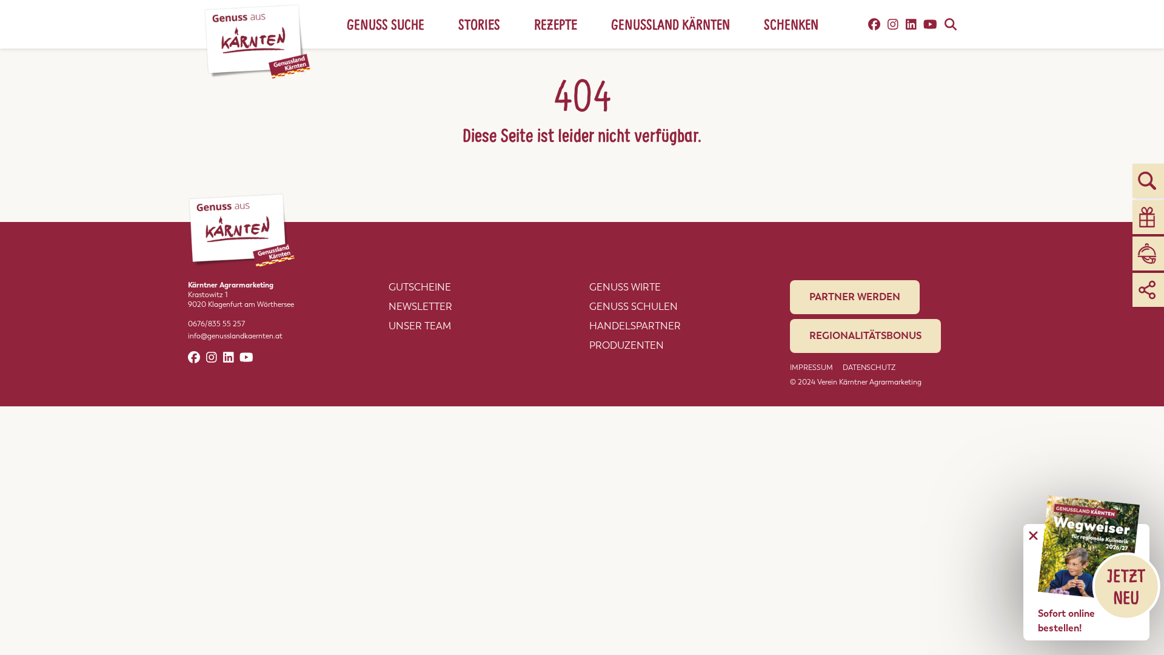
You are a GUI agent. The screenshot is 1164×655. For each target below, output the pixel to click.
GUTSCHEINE (420, 287)
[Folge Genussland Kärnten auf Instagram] (893, 24)
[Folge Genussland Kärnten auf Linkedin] (911, 24)
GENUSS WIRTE (625, 287)
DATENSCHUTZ (869, 367)
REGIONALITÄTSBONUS (865, 335)
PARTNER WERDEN (854, 297)
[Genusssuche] (951, 24)
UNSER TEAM (420, 326)
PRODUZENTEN (626, 345)
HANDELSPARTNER (635, 326)
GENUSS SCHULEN (633, 306)
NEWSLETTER (420, 306)
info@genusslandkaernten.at (235, 336)
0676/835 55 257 (216, 324)
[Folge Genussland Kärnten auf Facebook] (874, 24)
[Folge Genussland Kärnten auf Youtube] (930, 24)
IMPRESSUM (811, 367)
